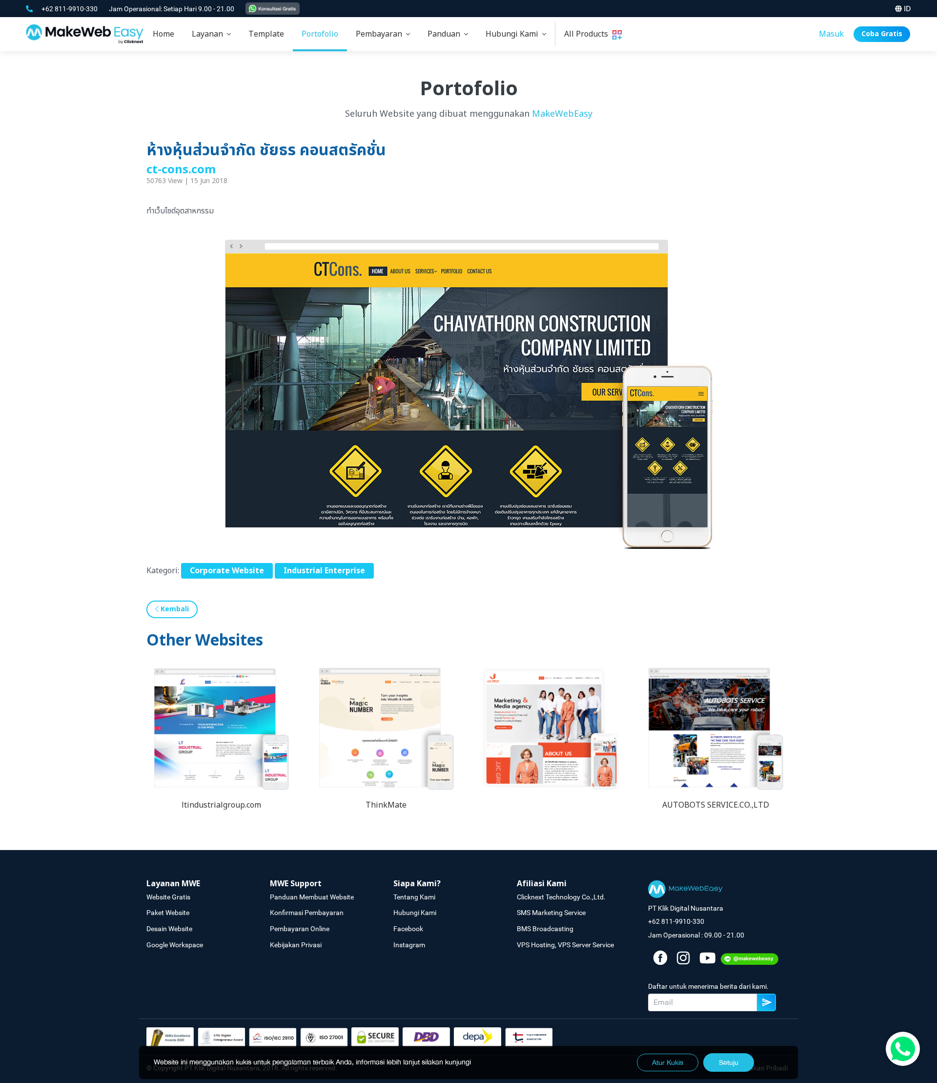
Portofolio (320, 34)
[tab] (211, 34)
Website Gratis (168, 897)
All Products (588, 34)
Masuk (831, 34)
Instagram (409, 945)
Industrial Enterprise (324, 571)
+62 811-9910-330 (70, 9)
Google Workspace (174, 945)
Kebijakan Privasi (296, 945)
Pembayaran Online (299, 929)
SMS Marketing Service (551, 912)
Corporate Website (227, 571)
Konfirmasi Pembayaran (307, 912)
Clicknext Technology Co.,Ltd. (561, 897)
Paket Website (167, 912)
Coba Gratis (881, 34)
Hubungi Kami (514, 34)
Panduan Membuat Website (312, 897)
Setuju (728, 1062)
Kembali (174, 609)
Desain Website (169, 929)
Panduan (446, 34)
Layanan (209, 34)
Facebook (408, 929)
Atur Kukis (667, 1062)
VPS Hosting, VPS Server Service (565, 945)
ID (907, 8)
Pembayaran (381, 34)
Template (266, 34)
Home (163, 34)
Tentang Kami (414, 897)
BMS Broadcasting (545, 929)
